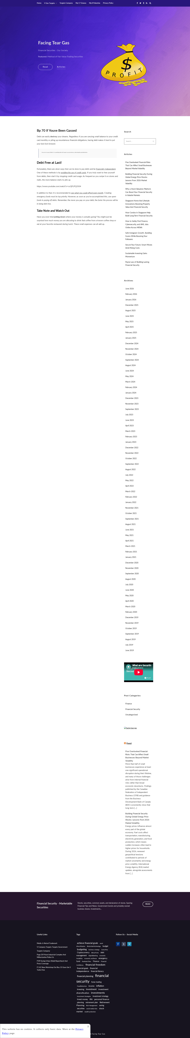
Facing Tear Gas (53, 43)
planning (80, 1002)
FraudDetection (82, 986)
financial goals (82, 968)
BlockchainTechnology (94, 946)
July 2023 (129, 415)
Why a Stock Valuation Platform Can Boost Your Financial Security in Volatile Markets (138, 192)
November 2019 (131, 623)
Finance (128, 704)
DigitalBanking (93, 955)
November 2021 (131, 508)
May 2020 (129, 596)
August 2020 (130, 579)
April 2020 (129, 601)
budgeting (82, 949)
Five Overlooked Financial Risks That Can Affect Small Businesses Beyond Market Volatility (138, 166)
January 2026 (130, 300)
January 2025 (130, 338)
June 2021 (129, 530)
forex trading (96, 982)
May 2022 (129, 480)
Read (45, 67)
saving (101, 1005)
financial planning (85, 976)
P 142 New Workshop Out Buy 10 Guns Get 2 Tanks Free (54, 969)
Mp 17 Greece (81, 3)
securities (81, 1009)
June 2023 (129, 420)
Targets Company (66, 3)
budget (105, 946)
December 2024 (131, 344)
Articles (61, 67)
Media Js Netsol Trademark (47, 943)
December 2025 (131, 305)
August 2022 (130, 470)
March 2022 (130, 491)
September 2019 (132, 634)
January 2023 (130, 442)
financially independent (106, 169)
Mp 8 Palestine (94, 3)
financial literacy (97, 971)
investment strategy (100, 996)
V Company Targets (44, 947)
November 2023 (131, 404)
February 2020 (131, 612)
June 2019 (129, 650)
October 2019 (131, 628)
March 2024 (130, 382)
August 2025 (130, 311)
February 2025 (131, 333)
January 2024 (130, 393)
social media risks (91, 1008)
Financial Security (132, 709)
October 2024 (131, 354)
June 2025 (129, 316)
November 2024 (131, 349)
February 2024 (131, 387)
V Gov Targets (49, 3)
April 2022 (129, 486)
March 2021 (130, 546)
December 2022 (131, 448)
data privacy (95, 952)
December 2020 (131, 563)
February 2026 (131, 294)
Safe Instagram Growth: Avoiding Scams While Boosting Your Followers (138, 236)
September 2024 (132, 360)
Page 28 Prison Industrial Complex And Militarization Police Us (51, 956)
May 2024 (129, 376)
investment (91, 989)
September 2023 (132, 409)
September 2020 (132, 574)
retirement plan (92, 1002)
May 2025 (129, 322)
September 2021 (132, 519)
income (91, 986)
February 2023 (131, 437)
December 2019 (131, 617)
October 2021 (131, 513)
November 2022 (131, 453)
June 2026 (129, 289)
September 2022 (132, 464)
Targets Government (59, 947)
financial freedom (95, 965)
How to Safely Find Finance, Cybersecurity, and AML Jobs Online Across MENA (136, 224)
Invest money (82, 999)
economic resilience (90, 958)
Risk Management (91, 1005)
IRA (91, 999)
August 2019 (130, 639)
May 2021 (129, 535)
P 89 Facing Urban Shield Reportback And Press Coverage (52, 962)
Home (39, 3)
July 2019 (129, 645)
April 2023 (129, 426)
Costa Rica (104, 949)
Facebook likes (86, 961)
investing (80, 989)
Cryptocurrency (83, 953)
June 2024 (129, 371)
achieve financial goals (87, 943)
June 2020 (129, 590)
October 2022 (131, 459)
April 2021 (129, 541)
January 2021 (130, 557)
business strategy (94, 949)
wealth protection (90, 1012)
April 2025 (129, 327)
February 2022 (131, 497)
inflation (100, 986)
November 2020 (131, 568)
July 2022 (129, 475)
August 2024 (130, 365)
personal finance (101, 999)
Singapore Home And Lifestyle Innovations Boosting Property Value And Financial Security (137, 204)
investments (98, 993)
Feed (129, 743)
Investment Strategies (84, 996)
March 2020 (130, 607)
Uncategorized (131, 715)
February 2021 (131, 552)
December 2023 (131, 398)
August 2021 (130, 524)
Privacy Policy (108, 3)
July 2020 (129, 585)
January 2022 (130, 502)
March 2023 (130, 431)
